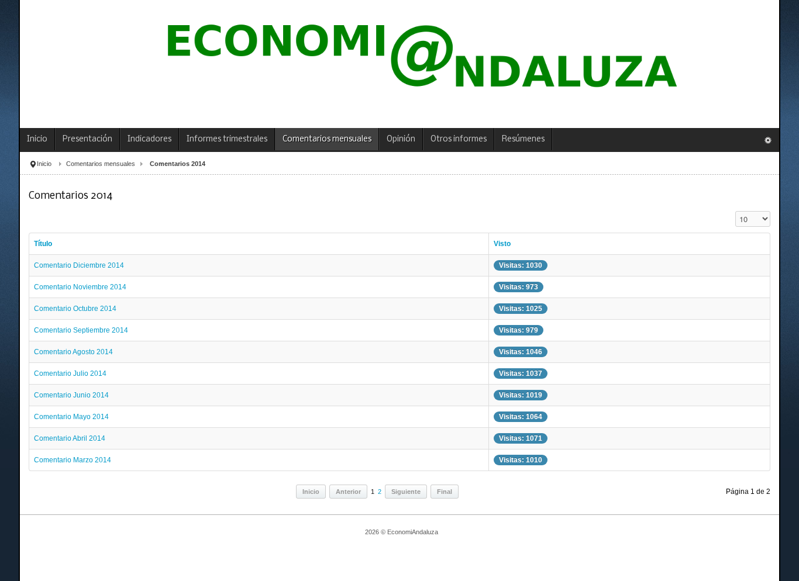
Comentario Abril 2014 (69, 438)
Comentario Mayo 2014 (71, 417)
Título (43, 244)
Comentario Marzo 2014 (72, 460)
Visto (502, 244)
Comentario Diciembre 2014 (79, 265)
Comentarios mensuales (100, 163)
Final (444, 491)
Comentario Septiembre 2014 (81, 330)
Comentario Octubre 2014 (75, 309)
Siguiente (406, 491)
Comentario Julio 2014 (70, 373)
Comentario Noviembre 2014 (80, 287)
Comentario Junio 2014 (71, 395)
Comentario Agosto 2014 (73, 352)
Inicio (44, 163)
